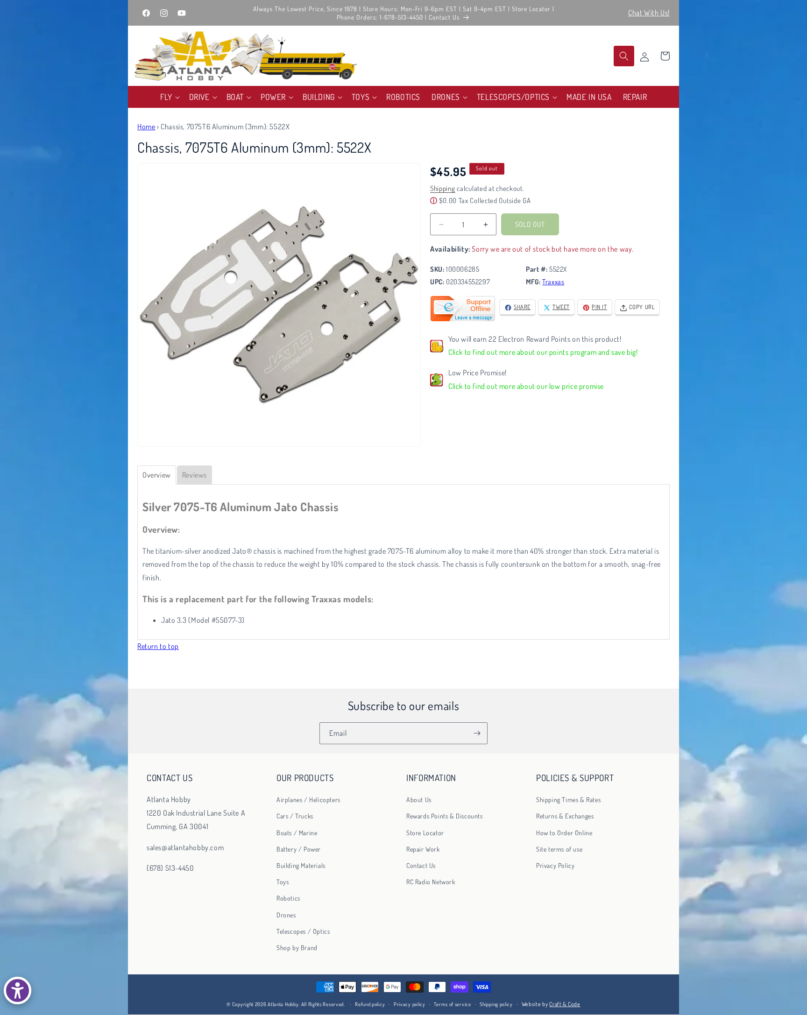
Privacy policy (409, 1004)
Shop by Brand (297, 948)
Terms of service (452, 1004)
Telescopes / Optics (303, 931)
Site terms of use (559, 849)
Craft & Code (564, 1004)
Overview (156, 474)
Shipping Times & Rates (568, 800)
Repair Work (423, 849)
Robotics (288, 898)
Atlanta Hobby (283, 1004)
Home (146, 126)
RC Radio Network (430, 882)
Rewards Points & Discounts (444, 816)
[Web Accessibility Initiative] (17, 990)
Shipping (442, 188)
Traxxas (553, 282)
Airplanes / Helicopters (308, 800)
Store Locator (425, 833)
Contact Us (421, 865)
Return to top (158, 646)
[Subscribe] (477, 733)
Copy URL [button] (642, 307)
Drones (286, 915)
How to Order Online (564, 833)
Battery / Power (298, 849)
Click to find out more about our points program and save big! (543, 352)
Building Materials (301, 865)
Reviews (194, 474)
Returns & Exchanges (565, 816)
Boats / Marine (296, 833)
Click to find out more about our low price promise (526, 386)
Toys (282, 882)
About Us (419, 800)
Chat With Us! (649, 12)
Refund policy (370, 1004)
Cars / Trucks (294, 816)
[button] (169, 97)
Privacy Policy (555, 865)
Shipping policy (496, 1004)
